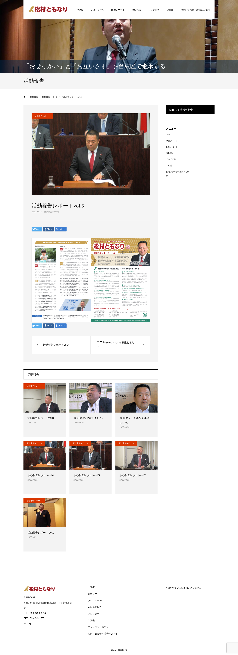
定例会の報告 (95, 607)
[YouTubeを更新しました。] (90, 398)
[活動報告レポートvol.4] (44, 455)
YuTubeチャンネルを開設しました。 (135, 420)
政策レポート (118, 9)
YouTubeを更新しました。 (89, 418)
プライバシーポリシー (99, 627)
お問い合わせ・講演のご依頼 (195, 9)
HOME (80, 9)
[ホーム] (24, 97)
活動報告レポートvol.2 (132, 475)
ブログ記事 (153, 9)
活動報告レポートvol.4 (41, 475)
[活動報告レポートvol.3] (90, 455)
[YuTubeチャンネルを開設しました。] (136, 398)
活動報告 (136, 9)
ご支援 (170, 9)
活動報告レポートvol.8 (41, 418)
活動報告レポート (52, 212)
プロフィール (97, 9)
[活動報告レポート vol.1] (44, 512)
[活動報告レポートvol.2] (136, 455)
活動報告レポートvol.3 (87, 475)
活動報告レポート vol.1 (41, 532)
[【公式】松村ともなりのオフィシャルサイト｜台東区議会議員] (47, 9)
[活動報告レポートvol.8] (44, 398)
